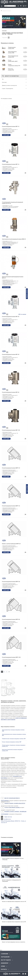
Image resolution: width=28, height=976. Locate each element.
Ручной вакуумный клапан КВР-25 (10, 316)
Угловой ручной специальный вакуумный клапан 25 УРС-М (12, 203)
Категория (4, 82)
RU (25, 5)
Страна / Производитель (7, 88)
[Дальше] (9, 672)
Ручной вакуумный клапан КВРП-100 (11, 657)
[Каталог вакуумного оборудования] (1, 10)
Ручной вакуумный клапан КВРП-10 (11, 468)
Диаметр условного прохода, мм (9, 85)
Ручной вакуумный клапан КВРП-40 (11, 581)
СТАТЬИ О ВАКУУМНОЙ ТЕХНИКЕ (12, 807)
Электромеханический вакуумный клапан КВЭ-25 (12, 277)
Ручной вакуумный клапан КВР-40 (10, 354)
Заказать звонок (26, 293)
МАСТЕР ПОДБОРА (6, 960)
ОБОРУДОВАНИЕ (5, 957)
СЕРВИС (3, 966)
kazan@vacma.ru (7, 819)
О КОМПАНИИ (4, 953)
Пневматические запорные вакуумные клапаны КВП (14, 738)
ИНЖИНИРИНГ (4, 963)
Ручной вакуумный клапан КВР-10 (10, 126)
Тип (3, 79)
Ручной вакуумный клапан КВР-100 (11, 430)
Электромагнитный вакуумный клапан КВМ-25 (14, 239)
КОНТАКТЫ (4, 969)
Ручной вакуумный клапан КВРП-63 (11, 619)
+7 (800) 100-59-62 (8, 817)
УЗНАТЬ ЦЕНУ (6, 135)
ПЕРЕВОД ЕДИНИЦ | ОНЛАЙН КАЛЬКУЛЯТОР (14, 803)
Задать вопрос (27, 489)
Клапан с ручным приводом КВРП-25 (11, 543)
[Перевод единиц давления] (23, 6)
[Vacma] (14, 2)
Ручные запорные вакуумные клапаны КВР (11, 742)
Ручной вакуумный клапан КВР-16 (10, 164)
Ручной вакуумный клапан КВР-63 (10, 392)
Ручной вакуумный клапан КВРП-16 (11, 505)
